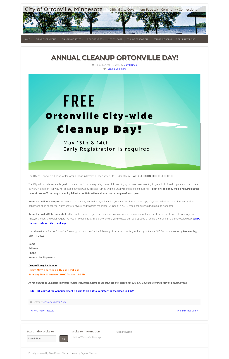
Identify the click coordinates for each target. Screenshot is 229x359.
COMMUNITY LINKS (185, 39)
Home (27, 39)
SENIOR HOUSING (163, 39)
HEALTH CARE (115, 39)
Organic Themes (89, 353)
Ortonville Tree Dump (187, 310)
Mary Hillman (130, 65)
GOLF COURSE (94, 39)
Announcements (51, 302)
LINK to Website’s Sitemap (86, 337)
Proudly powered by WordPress (44, 353)
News (64, 302)
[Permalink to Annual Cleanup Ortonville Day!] (114, 122)
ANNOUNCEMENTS (71, 39)
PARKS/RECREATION (137, 39)
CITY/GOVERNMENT (46, 39)
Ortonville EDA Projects (42, 310)
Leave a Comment (117, 69)
